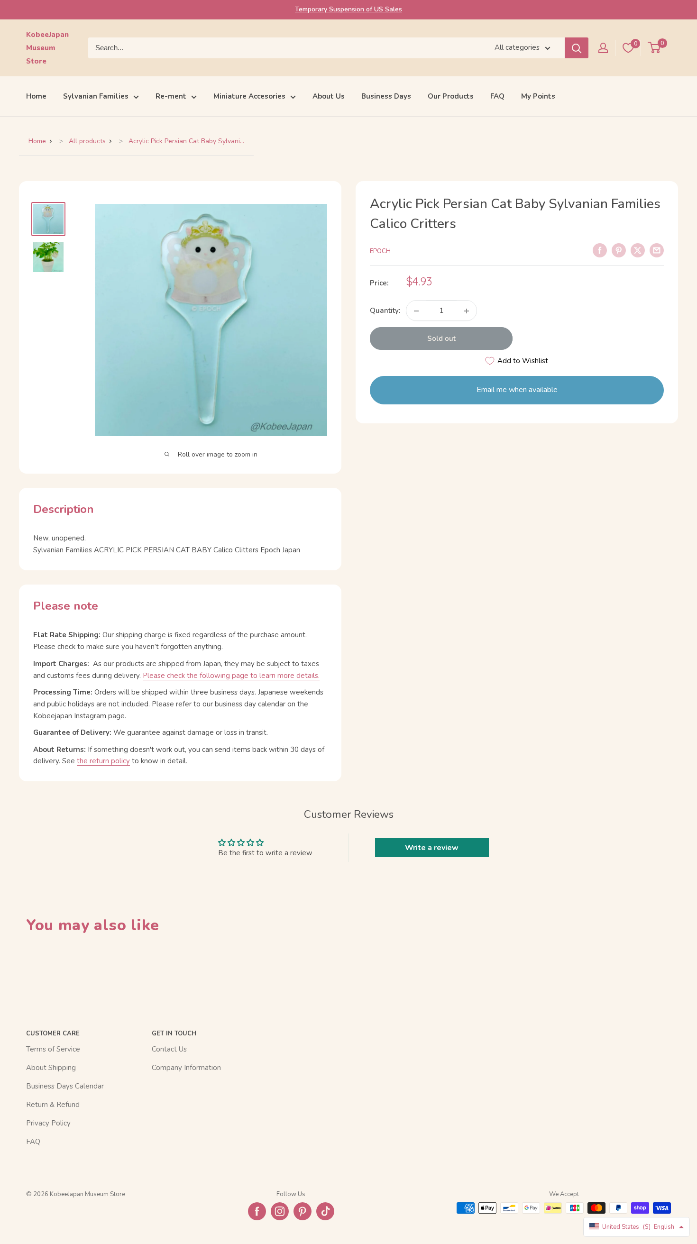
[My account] (603, 48)
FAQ (497, 96)
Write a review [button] (432, 847)
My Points (538, 96)
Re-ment (171, 96)
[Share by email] (657, 250)
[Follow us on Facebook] (257, 1211)
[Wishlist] (628, 48)
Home (36, 96)
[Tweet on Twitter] (638, 250)
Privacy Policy (48, 1123)
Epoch (380, 251)
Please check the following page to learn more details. (231, 675)
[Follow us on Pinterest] (302, 1211)
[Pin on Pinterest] (619, 250)
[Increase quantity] (467, 311)
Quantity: (385, 311)
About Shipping (51, 1067)
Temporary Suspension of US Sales (348, 9)
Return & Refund (53, 1104)
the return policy (103, 761)
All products (87, 141)
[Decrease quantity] (416, 311)
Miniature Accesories (249, 96)
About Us (328, 96)
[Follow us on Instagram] (280, 1211)
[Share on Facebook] (600, 250)
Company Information (186, 1067)
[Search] (576, 47)
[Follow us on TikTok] (325, 1211)
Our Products (451, 96)
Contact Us (169, 1049)
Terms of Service (53, 1049)
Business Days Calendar (65, 1086)
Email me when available (517, 390)
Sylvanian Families (95, 96)
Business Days (386, 96)
